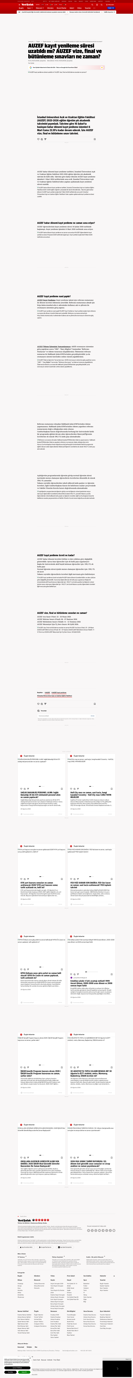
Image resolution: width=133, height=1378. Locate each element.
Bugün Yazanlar (104, 1283)
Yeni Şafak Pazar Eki (73, 1299)
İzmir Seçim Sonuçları (57, 1299)
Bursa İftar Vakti (55, 1330)
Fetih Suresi (70, 1326)
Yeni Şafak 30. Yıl (72, 1283)
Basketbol (86, 1283)
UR (48, 1220)
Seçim (53, 1280)
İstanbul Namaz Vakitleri (24, 1315)
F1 (84, 1292)
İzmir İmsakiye (55, 1321)
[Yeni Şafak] (27, 5)
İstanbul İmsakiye (56, 1317)
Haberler (103, 1275)
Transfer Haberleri (105, 1315)
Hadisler (69, 1333)
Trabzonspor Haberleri (106, 1324)
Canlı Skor (103, 1326)
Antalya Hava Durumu (90, 1324)
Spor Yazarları (104, 1288)
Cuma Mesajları (71, 1315)
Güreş (85, 1295)
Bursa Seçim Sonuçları (57, 1304)
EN (36, 1220)
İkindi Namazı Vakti (23, 1326)
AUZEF (48, 692)
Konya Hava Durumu (89, 1326)
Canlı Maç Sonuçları (105, 1328)
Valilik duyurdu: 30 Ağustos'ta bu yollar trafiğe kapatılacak (92, 12)
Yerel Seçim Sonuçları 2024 (57, 1287)
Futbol (85, 1286)
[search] (92, 4)
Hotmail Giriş (38, 1319)
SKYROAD (64, 1)
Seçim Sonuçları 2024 (57, 1283)
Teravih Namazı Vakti (24, 1333)
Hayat (69, 1280)
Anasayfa (30, 41)
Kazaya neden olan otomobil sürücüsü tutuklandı (54, 12)
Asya (19, 1288)
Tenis (85, 1290)
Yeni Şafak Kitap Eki (73, 1297)
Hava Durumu (88, 1311)
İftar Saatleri (54, 1335)
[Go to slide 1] (40, 786)
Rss (36, 1347)
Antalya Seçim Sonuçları (58, 1306)
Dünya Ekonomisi (39, 1286)
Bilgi (85, 1301)
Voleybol (86, 1288)
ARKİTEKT (100, 1)
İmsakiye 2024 (55, 1315)
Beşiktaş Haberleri (105, 1317)
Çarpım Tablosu (38, 1321)
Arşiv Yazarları (104, 1290)
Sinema (69, 1292)
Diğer (85, 1299)
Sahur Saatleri (55, 1337)
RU (45, 1220)
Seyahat (69, 1295)
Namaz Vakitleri (23, 1311)
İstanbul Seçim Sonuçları (58, 1295)
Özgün (38, 41)
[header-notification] (97, 4)
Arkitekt (50, 1360)
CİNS (75, 1)
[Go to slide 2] (41, 786)
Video (53, 1275)
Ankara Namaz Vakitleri (24, 1317)
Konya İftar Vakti (55, 1328)
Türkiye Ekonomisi (39, 1283)
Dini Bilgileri (71, 1311)
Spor (85, 1280)
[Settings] (94, 8)
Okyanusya (21, 1297)
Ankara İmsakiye (55, 1319)
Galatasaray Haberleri (106, 1319)
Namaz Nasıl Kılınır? (72, 1328)
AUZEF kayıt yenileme (59, 692)
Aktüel (69, 1286)
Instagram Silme (39, 1324)
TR (33, 1220)
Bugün (20, 1275)
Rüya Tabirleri (71, 1335)
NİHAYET (81, 1)
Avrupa (20, 1286)
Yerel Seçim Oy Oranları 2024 (57, 1291)
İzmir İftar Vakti (55, 1333)
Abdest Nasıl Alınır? (72, 1330)
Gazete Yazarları (104, 1286)
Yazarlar (103, 1280)
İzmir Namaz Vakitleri (24, 1319)
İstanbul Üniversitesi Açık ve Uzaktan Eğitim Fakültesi (55, 696)
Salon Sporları (88, 1297)
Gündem (37, 1275)
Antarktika (21, 1295)
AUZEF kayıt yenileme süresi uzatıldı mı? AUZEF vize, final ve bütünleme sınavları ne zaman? (78, 41)
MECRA (70, 1)
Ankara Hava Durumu (90, 1317)
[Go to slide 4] (93, 786)
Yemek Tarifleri (38, 1317)
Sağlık (69, 1290)
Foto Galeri (71, 1275)
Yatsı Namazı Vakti (23, 1330)
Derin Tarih (36, 1360)
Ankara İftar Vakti (55, 1326)
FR (42, 1220)
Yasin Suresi (70, 1317)
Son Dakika (87, 1275)
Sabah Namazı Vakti (23, 1321)
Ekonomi (37, 1280)
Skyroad (43, 1360)
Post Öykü (57, 1360)
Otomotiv (37, 1288)
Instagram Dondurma (40, 1326)
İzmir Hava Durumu (89, 1319)
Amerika (20, 1290)
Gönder (93, 716)
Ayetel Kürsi (70, 1321)
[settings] (101, 4)
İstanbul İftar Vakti (56, 1324)
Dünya (20, 1280)
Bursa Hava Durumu (89, 1321)
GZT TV (45, 1)
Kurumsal (21, 1347)
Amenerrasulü (71, 1319)
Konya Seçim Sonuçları (57, 1308)
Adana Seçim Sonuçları (57, 1301)
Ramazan (54, 1311)
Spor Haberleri (105, 1311)
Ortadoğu (20, 1283)
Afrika (19, 1292)
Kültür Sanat (70, 1288)
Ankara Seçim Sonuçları (57, 1297)
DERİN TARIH (93, 1)
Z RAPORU (107, 1)
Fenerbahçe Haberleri (106, 1321)
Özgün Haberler (47, 41)
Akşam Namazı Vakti (23, 1328)
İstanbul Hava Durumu (90, 1315)
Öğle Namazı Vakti (23, 1324)
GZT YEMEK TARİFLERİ (54, 1)
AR (39, 1220)
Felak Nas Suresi (72, 1324)
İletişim (29, 1347)
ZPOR (86, 1)
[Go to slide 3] (42, 786)
